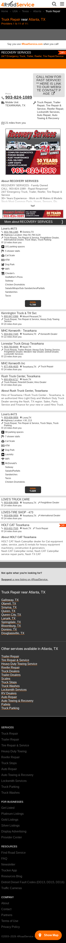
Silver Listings (10, 825)
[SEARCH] (54, 4)
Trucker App (9, 870)
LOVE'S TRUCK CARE (15, 499)
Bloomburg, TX (11, 625)
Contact (6, 909)
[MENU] (62, 4)
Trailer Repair (10, 656)
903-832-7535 (11, 528)
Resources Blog (11, 876)
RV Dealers (8, 693)
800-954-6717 (11, 379)
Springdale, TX (11, 622)
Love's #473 (9, 414)
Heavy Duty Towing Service (19, 663)
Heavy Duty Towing (14, 751)
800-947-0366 (11, 316)
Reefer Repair (10, 667)
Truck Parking (10, 708)
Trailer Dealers (11, 674)
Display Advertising (13, 831)
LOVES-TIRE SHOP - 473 (17, 512)
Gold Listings (9, 819)
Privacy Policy (10, 926)
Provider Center (11, 837)
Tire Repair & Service (15, 660)
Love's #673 (9, 228)
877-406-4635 (11, 366)
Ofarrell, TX (8, 603)
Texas (25, 11)
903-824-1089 (18, 97)
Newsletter (8, 864)
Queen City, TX (11, 614)
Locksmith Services (14, 689)
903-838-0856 (11, 417)
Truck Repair (9, 733)
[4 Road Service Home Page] (17, 4)
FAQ (4, 858)
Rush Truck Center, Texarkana (20, 376)
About (5, 903)
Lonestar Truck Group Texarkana (22, 343)
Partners (6, 915)
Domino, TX (9, 629)
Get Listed (7, 807)
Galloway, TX (10, 600)
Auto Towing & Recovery (17, 700)
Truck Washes (10, 686)
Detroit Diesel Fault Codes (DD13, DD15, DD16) (32, 882)
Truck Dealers (10, 671)
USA (15, 11)
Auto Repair (9, 697)
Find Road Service (13, 852)
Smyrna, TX (9, 607)
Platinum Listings (12, 813)
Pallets (5, 704)
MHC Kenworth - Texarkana (19, 330)
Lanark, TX (8, 618)
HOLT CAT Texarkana (15, 525)
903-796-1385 (11, 232)
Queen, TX (8, 611)
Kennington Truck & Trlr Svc (19, 313)
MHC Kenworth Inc (13, 363)
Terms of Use (9, 921)
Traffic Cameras (11, 888)
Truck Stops (9, 682)
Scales (5, 678)
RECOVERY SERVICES (16, 52)
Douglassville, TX (12, 633)
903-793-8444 (11, 347)
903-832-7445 (11, 334)
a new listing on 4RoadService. (24, 579)
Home (4, 11)
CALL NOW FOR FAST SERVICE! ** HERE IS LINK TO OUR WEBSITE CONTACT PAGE (48, 85)
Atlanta (37, 11)
